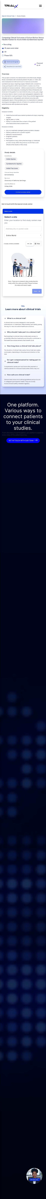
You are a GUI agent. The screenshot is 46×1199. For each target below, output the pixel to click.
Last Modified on (10, 184)
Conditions (8, 156)
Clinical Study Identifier (12, 172)
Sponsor (7, 178)
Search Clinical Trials (8, 16)
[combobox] (23, 228)
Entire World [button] (11, 235)
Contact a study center (23, 192)
